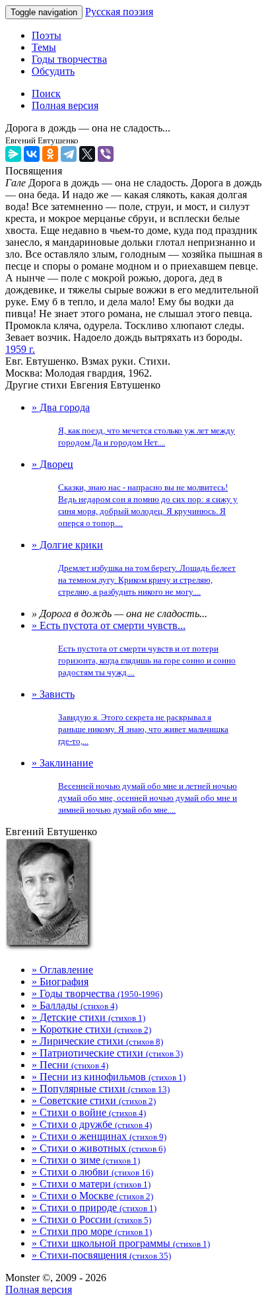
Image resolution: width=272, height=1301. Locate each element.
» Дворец (135, 493)
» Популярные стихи (101, 1088)
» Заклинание (134, 786)
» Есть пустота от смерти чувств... (134, 648)
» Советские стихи (94, 1100)
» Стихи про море (92, 1231)
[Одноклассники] (50, 154)
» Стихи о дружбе (92, 1124)
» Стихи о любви (92, 1171)
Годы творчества (69, 59)
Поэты (46, 35)
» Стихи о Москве (92, 1195)
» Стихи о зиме (86, 1160)
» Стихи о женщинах (99, 1136)
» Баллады (75, 1005)
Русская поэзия (119, 11)
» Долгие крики (134, 568)
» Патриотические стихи (107, 1053)
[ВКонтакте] (32, 154)
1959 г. (20, 349)
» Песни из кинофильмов (109, 1076)
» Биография (60, 981)
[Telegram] (69, 154)
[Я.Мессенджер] (13, 154)
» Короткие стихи (91, 1029)
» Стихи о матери (91, 1183)
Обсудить (53, 71)
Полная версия (38, 1289)
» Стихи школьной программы (121, 1243)
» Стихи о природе (94, 1207)
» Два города (133, 424)
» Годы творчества (97, 993)
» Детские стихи (88, 1017)
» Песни (70, 1064)
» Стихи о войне (89, 1112)
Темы (44, 47)
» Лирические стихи (97, 1041)
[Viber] (106, 154)
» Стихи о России (91, 1219)
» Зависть (130, 717)
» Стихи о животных (99, 1148)
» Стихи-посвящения (101, 1255)
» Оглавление (62, 969)
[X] (87, 154)
